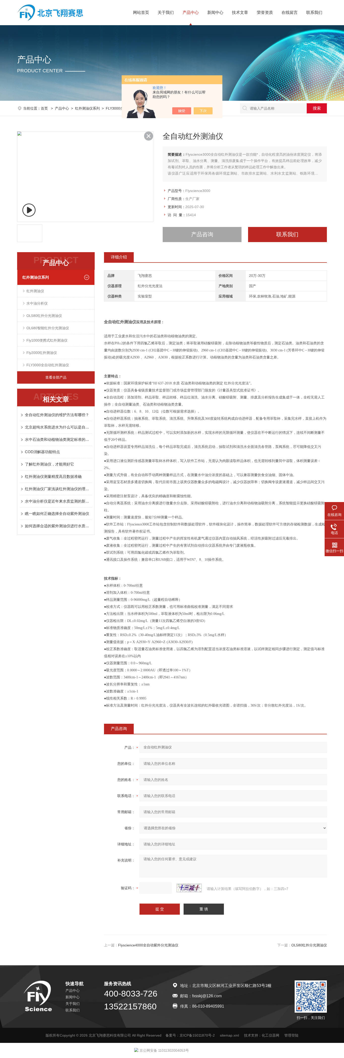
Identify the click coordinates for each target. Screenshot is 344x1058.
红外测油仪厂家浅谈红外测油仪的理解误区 (58, 489)
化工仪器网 (270, 1035)
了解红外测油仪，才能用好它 (49, 464)
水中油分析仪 (37, 303)
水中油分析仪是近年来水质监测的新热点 (58, 501)
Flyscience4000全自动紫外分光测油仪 (148, 945)
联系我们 (314, 12)
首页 (45, 108)
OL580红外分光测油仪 (44, 316)
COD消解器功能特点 (42, 452)
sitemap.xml (229, 1035)
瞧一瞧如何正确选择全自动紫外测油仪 (57, 513)
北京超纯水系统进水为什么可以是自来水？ (58, 427)
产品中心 (191, 12)
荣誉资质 (265, 12)
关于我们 (166, 12)
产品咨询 (202, 234)
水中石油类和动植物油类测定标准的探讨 (58, 439)
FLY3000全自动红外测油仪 (47, 365)
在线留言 (290, 12)
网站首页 (141, 12)
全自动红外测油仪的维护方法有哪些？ (57, 415)
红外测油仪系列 (87, 108)
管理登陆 (291, 1035)
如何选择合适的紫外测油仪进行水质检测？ (58, 526)
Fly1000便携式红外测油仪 (46, 340)
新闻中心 (215, 12)
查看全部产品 (55, 377)
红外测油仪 (35, 291)
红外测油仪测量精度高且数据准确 (53, 476)
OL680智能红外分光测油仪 (47, 328)
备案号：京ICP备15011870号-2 (190, 1035)
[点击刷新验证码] (189, 888)
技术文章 (240, 12)
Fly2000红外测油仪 (41, 353)
